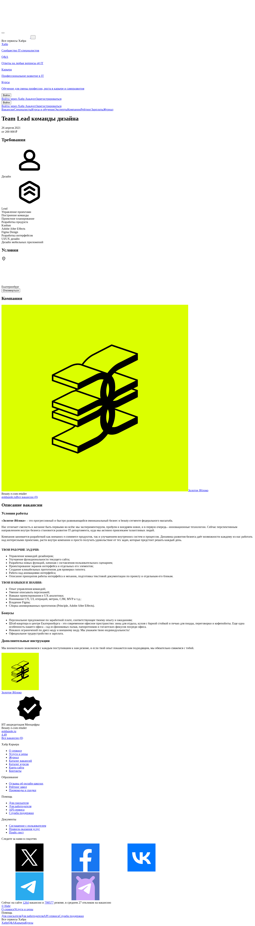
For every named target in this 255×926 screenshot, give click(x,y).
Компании (74, 109)
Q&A (11, 922)
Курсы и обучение (43, 109)
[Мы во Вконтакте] (141, 870)
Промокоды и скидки (22, 790)
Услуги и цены (18, 754)
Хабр (4, 922)
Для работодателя (20, 806)
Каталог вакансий (20, 760)
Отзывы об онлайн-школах (26, 783)
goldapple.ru (8, 497)
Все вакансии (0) (27, 497)
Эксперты (61, 109)
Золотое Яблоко (198, 490)
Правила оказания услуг (24, 829)
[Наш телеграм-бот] (85, 899)
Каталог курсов (19, 764)
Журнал (108, 109)
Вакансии (7, 109)
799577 (49, 902)
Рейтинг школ (18, 786)
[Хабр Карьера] (16, 37)
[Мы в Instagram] (198, 870)
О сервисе (15, 750)
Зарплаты (97, 109)
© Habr (5, 906)
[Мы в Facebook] (85, 870)
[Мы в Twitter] (29, 870)
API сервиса (16, 809)
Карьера (20, 922)
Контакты (15, 770)
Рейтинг (86, 109)
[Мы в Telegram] (29, 899)
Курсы (29, 922)
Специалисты (23, 109)
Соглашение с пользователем (27, 825)
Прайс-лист (16, 832)
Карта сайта (16, 767)
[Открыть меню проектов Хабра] (2, 32)
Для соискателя (19, 803)
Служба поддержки (21, 813)
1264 (26, 902)
